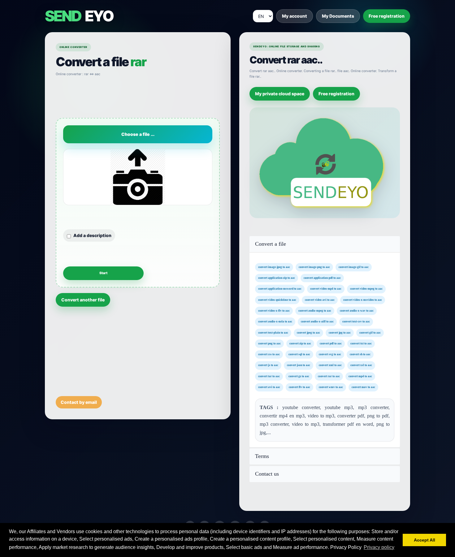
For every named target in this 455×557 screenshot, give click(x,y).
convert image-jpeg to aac (274, 266)
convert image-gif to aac (354, 266)
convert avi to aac (269, 387)
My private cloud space (279, 93)
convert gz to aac (298, 376)
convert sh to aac (360, 354)
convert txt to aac (361, 343)
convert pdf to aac (331, 343)
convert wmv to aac (331, 387)
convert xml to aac (330, 365)
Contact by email (79, 402)
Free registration (387, 16)
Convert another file (83, 299)
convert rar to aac (329, 376)
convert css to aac (269, 354)
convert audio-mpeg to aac (314, 310)
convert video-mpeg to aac (366, 288)
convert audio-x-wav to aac (357, 310)
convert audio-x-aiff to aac (317, 321)
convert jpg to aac (340, 332)
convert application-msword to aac (279, 288)
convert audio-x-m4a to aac (275, 321)
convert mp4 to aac (360, 376)
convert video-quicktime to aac (277, 299)
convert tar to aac (269, 376)
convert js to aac (268, 365)
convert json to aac (298, 365)
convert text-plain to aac (273, 332)
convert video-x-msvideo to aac (362, 299)
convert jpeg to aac (308, 332)
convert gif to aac (370, 332)
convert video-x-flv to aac (274, 310)
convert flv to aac (299, 387)
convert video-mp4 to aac (325, 288)
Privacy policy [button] (379, 547)
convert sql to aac (299, 354)
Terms (262, 456)
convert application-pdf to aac (322, 277)
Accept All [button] (424, 540)
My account (294, 16)
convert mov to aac (363, 387)
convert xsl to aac (361, 365)
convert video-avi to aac (320, 299)
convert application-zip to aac (276, 277)
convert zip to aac (300, 343)
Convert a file (270, 244)
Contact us (267, 474)
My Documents (338, 16)
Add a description (92, 235)
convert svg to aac (330, 354)
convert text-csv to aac (356, 321)
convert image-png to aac (314, 266)
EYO (79, 16)
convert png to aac (269, 343)
